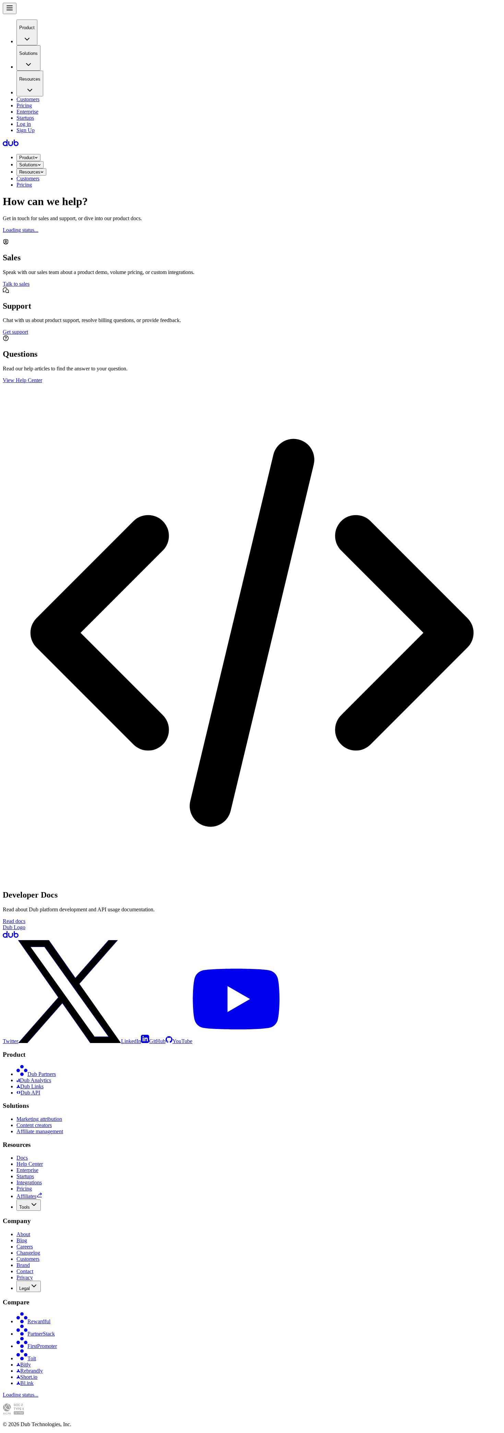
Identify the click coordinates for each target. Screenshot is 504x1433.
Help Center (29, 1164)
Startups (25, 118)
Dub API (30, 1093)
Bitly (25, 1364)
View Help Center (22, 380)
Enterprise (27, 112)
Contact (24, 1271)
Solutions (28, 164)
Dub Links (32, 1086)
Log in (23, 124)
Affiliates (26, 1196)
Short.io (28, 1377)
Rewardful (38, 1321)
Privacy (24, 1277)
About (23, 1234)
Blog (21, 1240)
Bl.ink (27, 1383)
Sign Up (25, 130)
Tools (24, 1207)
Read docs (14, 921)
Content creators (34, 1125)
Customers (27, 99)
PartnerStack (41, 1334)
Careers (24, 1247)
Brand (23, 1265)
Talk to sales (16, 284)
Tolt (31, 1358)
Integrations (29, 1182)
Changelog (28, 1253)
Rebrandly (31, 1371)
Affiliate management (39, 1131)
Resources (29, 172)
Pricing (24, 105)
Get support (15, 332)
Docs (22, 1158)
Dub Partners (41, 1074)
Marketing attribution (39, 1119)
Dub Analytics (35, 1080)
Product (27, 157)
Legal (24, 1288)
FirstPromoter (42, 1346)
